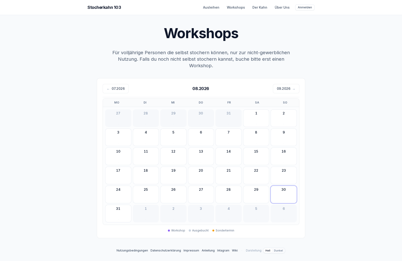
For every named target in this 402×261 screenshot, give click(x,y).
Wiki (235, 250)
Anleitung (208, 250)
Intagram (223, 250)
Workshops (236, 7)
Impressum (191, 250)
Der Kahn (259, 7)
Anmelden (305, 7)
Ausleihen (211, 7)
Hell (267, 250)
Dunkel (278, 250)
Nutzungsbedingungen (132, 250)
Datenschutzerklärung (166, 250)
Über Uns (282, 7)
